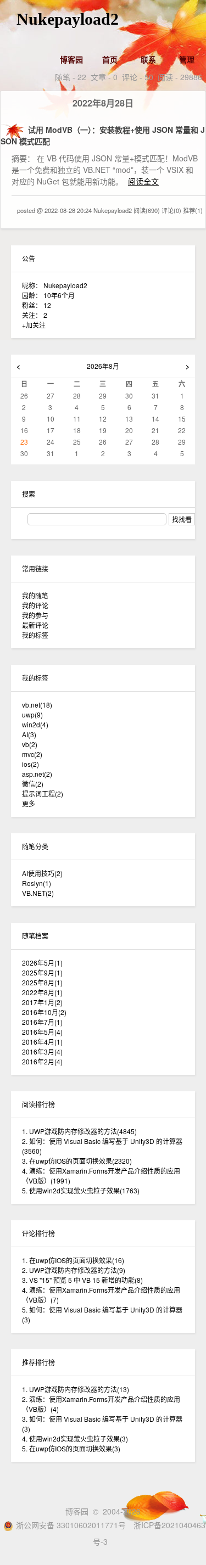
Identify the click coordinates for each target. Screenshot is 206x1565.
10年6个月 (59, 295)
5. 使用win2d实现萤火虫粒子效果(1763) (81, 1190)
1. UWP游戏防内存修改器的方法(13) (75, 1389)
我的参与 (35, 615)
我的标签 (35, 635)
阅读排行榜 (38, 1104)
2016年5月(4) (42, 1031)
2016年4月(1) (42, 1041)
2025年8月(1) (42, 982)
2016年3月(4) (42, 1051)
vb (29, 744)
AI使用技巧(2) (42, 873)
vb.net (37, 704)
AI (29, 734)
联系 (148, 59)
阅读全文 (143, 181)
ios (30, 764)
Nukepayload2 (67, 19)
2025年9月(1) (42, 972)
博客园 (71, 59)
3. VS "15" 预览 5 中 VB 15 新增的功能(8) (82, 1279)
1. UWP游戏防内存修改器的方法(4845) (79, 1131)
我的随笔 (35, 595)
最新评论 (35, 625)
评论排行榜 (38, 1233)
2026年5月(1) (42, 962)
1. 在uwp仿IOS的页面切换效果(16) (73, 1260)
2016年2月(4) (42, 1061)
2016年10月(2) (44, 1012)
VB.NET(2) (38, 893)
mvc (32, 754)
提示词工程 (42, 793)
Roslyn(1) (36, 883)
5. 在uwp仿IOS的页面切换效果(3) (71, 1448)
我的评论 (35, 605)
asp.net (37, 773)
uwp (32, 714)
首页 (110, 59)
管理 (186, 59)
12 (47, 305)
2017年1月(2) (42, 1002)
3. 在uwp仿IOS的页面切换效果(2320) (77, 1160)
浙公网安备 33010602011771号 (71, 1524)
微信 (32, 783)
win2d (35, 724)
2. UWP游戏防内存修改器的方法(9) (73, 1270)
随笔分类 (35, 846)
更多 (28, 803)
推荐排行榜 (38, 1362)
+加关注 (34, 324)
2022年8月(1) (42, 992)
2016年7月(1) (42, 1021)
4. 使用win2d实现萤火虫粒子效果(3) (75, 1438)
